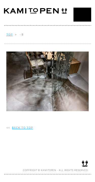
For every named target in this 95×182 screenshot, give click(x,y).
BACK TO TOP (22, 127)
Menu (82, 15)
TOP (9, 34)
